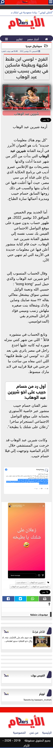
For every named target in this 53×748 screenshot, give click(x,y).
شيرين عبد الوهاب (36, 582)
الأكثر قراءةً (39, 631)
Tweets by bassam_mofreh (37, 699)
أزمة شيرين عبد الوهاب (39, 587)
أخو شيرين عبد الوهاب (19, 587)
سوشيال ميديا (34, 45)
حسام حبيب (20, 582)
